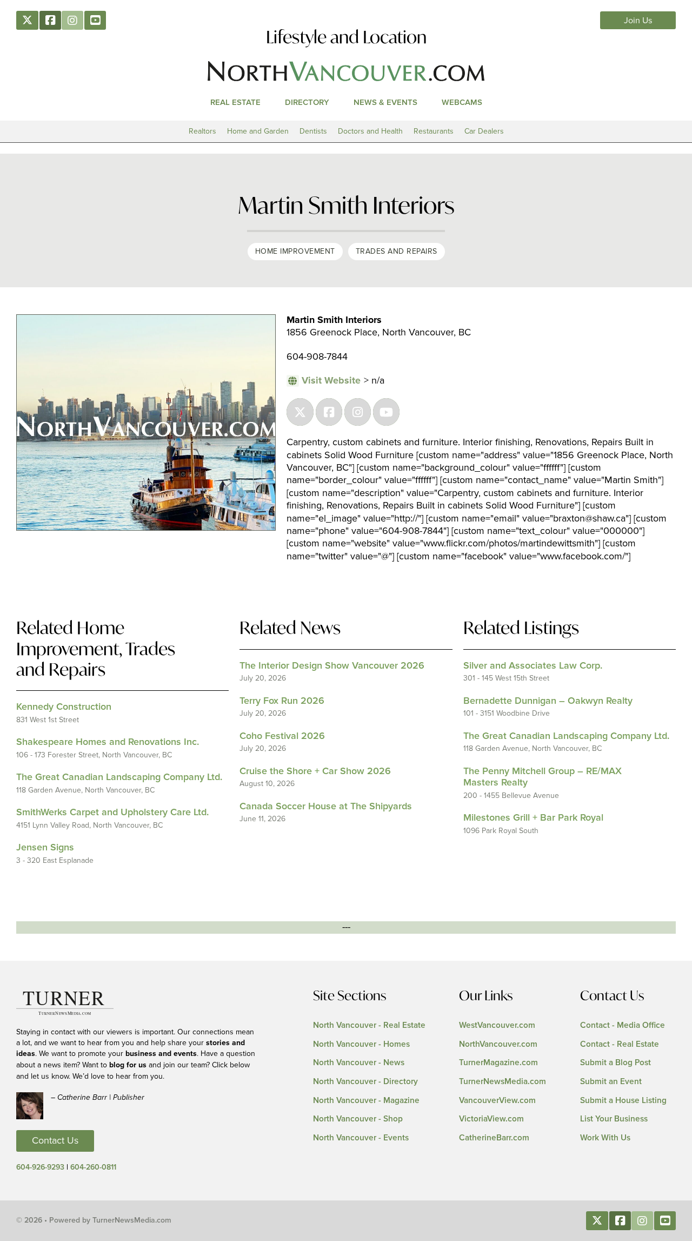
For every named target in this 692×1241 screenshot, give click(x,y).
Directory (307, 102)
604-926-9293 (40, 1167)
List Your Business (614, 1119)
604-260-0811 (93, 1167)
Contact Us (55, 1141)
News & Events (385, 102)
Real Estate (235, 102)
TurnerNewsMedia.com (502, 1082)
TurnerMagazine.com (498, 1063)
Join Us (638, 20)
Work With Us (605, 1138)
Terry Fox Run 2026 (281, 701)
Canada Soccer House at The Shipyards (325, 807)
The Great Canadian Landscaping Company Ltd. (119, 777)
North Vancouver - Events (361, 1138)
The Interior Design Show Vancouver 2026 (331, 666)
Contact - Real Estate (619, 1044)
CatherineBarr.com (494, 1138)
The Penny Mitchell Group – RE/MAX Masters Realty (542, 777)
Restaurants (434, 131)
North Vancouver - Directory (365, 1082)
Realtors (202, 131)
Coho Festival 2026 (282, 736)
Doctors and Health (370, 131)
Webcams (462, 102)
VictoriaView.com (491, 1119)
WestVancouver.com (497, 1025)
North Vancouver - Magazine (366, 1100)
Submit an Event (611, 1082)
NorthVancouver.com (498, 1044)
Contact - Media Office (622, 1025)
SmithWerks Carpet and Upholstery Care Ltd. (112, 812)
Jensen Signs (45, 848)
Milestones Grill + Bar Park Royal (533, 818)
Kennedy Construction (63, 707)
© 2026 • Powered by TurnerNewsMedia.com (93, 1220)
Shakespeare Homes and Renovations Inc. (107, 742)
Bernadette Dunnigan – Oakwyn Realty (548, 701)
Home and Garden (258, 131)
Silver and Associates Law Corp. (532, 666)
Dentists (313, 131)
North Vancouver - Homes (361, 1044)
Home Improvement (295, 251)
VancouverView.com (497, 1100)
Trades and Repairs (396, 251)
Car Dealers (484, 131)
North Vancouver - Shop (358, 1119)
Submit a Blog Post (615, 1063)
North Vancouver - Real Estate (369, 1025)
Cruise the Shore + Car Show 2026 (315, 771)
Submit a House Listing (623, 1100)
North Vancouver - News (358, 1063)
